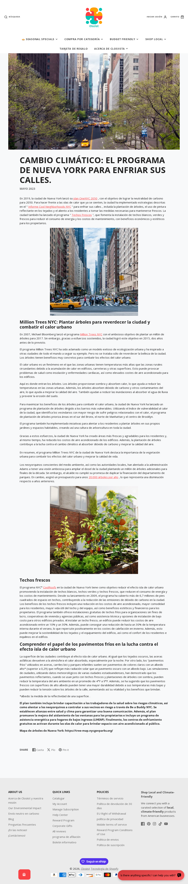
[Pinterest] (149, 824)
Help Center (60, 815)
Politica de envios (108, 839)
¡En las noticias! (17, 830)
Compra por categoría (82, 39)
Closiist (85, 868)
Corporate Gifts (62, 826)
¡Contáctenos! (16, 835)
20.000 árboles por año (103, 477)
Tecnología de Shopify (104, 868)
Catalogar (59, 798)
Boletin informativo (64, 842)
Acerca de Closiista (109, 48)
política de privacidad (110, 819)
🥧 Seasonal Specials (38, 39)
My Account (60, 804)
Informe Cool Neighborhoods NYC (49, 206)
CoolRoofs (49, 587)
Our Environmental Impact (24, 808)
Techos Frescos (82, 215)
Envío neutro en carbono (23, 813)
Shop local (154, 39)
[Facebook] (143, 824)
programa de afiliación (66, 837)
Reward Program (63, 820)
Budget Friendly (122, 39)
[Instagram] (154, 824)
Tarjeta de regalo (74, 48)
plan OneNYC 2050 (85, 198)
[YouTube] (166, 824)
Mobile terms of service (112, 824)
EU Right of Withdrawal (111, 813)
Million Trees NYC (91, 334)
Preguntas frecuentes (22, 824)
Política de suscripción (110, 845)
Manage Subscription (66, 809)
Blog (11, 819)
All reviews (59, 831)
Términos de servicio (110, 798)
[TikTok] (160, 824)
